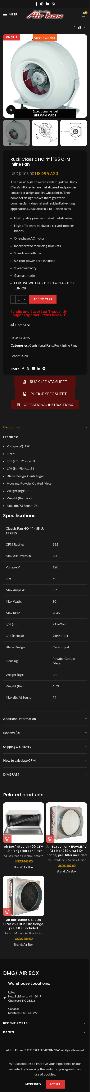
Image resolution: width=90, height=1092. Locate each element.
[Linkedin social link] (47, 4)
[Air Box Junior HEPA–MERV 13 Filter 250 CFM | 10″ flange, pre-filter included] (66, 822)
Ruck (24, 356)
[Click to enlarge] (11, 110)
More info (33, 1084)
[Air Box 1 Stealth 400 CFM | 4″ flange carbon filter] (23, 822)
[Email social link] (33, 368)
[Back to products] (79, 27)
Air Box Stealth (33, 855)
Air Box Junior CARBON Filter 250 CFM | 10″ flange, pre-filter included (23, 924)
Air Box (28, 867)
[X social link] (28, 368)
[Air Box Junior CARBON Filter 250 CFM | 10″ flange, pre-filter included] (23, 896)
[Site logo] (45, 14)
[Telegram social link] (44, 368)
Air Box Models (13, 855)
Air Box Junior (77, 860)
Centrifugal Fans (41, 345)
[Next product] (84, 27)
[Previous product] (74, 27)
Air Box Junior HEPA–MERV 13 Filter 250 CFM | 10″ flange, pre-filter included (66, 851)
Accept (55, 1084)
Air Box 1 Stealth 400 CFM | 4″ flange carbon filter (23, 849)
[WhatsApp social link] (53, 4)
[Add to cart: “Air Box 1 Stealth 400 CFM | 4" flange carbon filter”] (7, 839)
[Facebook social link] (36, 4)
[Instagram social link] (42, 4)
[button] (7, 76)
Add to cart (42, 299)
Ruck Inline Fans (65, 345)
